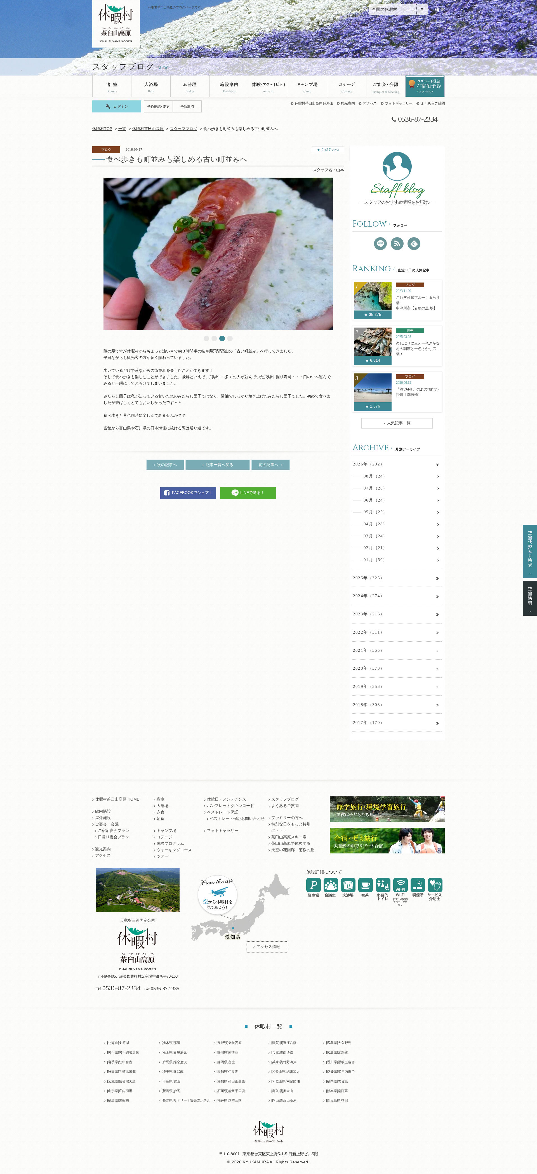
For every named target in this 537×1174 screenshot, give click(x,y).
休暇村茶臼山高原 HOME (314, 103)
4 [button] (230, 338)
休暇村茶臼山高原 (148, 129)
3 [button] (222, 338)
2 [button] (214, 338)
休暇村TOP (102, 129)
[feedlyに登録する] (414, 243)
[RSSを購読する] (397, 243)
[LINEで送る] (380, 243)
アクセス (369, 103)
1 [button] (206, 338)
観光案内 (348, 103)
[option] (218, 254)
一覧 (122, 129)
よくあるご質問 (433, 103)
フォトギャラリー (399, 103)
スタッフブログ (183, 129)
